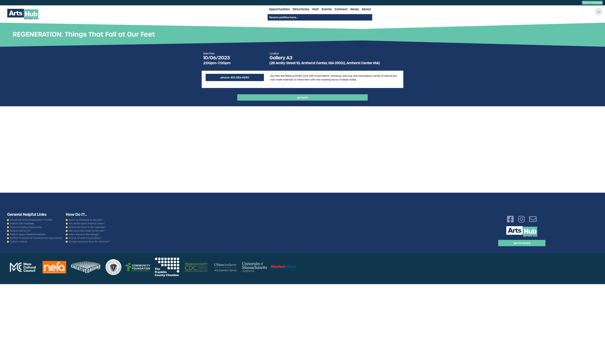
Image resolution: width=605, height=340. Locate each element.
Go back (302, 97)
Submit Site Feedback (22, 223)
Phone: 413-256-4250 (235, 77)
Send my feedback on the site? (85, 219)
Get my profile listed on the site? (86, 230)
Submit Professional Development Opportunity (36, 238)
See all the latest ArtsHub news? (86, 223)
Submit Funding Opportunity (26, 227)
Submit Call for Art (20, 230)
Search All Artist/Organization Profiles (31, 219)
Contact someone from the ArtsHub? (89, 241)
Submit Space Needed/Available (28, 234)
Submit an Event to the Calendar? (87, 227)
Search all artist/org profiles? (85, 238)
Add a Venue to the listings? (84, 234)
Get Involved (521, 243)
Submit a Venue (18, 241)
